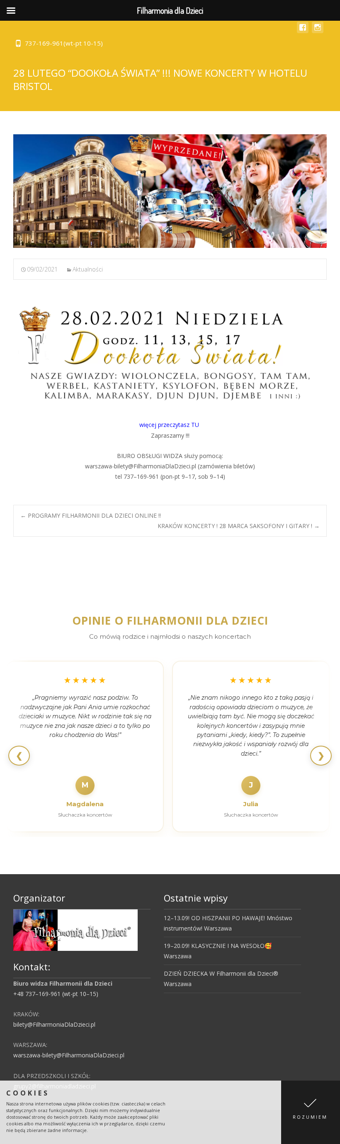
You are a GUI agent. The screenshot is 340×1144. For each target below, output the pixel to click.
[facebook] (302, 31)
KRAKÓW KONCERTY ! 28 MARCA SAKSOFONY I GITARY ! (239, 526)
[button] (310, 1112)
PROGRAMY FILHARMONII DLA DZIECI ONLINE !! (90, 515)
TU (196, 425)
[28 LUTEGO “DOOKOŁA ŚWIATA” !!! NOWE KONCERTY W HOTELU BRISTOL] (170, 191)
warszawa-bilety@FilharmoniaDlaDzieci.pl (68, 1055)
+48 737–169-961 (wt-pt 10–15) (55, 994)
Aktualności (88, 269)
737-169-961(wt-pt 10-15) (64, 43)
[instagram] (317, 31)
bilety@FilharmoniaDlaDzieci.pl (54, 1024)
